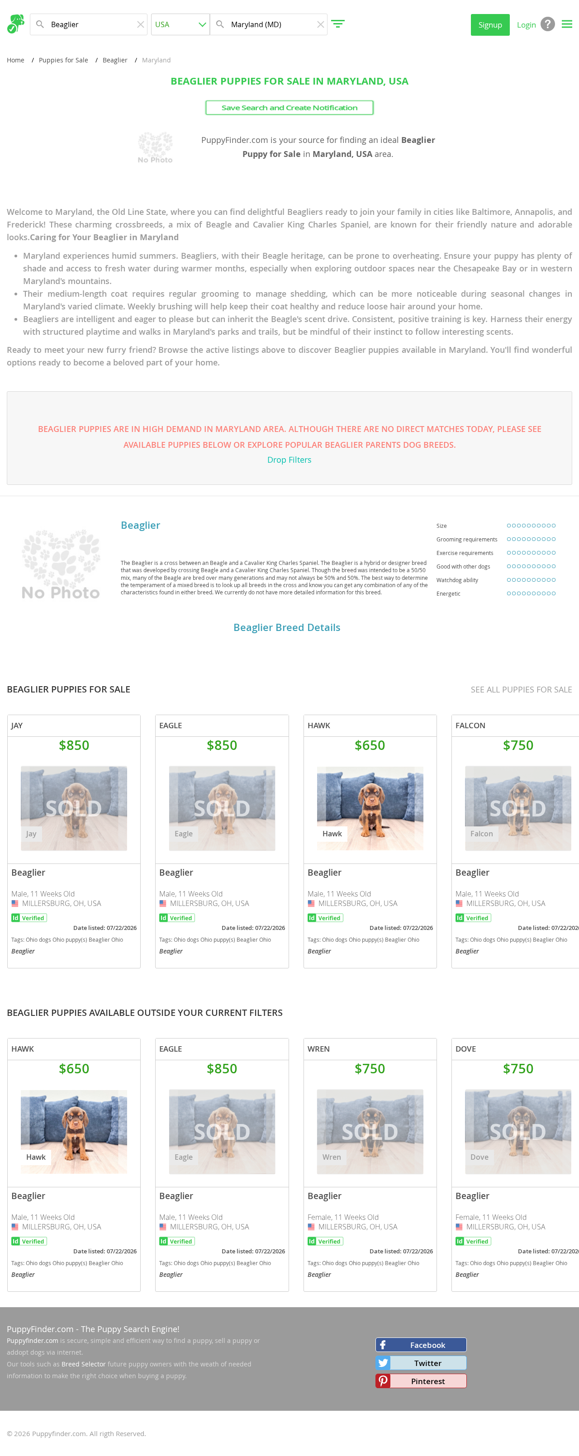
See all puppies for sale (521, 689)
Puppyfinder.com (32, 1340)
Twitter (427, 1363)
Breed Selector (84, 1364)
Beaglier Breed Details (287, 627)
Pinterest (428, 1381)
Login (526, 24)
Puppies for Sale (63, 60)
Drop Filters (289, 459)
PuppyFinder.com (40, 1328)
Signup (490, 24)
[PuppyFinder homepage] (15, 23)
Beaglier (115, 60)
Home (15, 60)
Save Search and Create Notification (289, 108)
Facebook (428, 1345)
